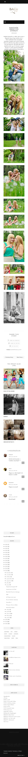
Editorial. (11, 663)
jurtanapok (16, 633)
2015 (6, 566)
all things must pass (11, 597)
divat (11, 631)
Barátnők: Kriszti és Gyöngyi (13, 592)
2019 (6, 558)
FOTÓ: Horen (7, 706)
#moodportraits (9, 442)
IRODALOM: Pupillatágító (10, 713)
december (8, 572)
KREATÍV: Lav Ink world (9, 718)
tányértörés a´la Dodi (11, 589)
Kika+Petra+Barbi (9, 391)
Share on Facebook (14, 340)
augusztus (8, 580)
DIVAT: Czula (7, 699)
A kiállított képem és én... (15, 657)
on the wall (11, 651)
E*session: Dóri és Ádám (12, 605)
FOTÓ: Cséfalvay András (9, 703)
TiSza (10, 494)
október (8, 576)
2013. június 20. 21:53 (13, 496)
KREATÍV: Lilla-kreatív (9, 720)
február (8, 615)
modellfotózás (7, 638)
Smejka (11, 454)
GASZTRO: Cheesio (8, 711)
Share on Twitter (14, 343)
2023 (6, 550)
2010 (6, 623)
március (8, 613)
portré (19, 349)
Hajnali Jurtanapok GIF (11, 586)
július (7, 582)
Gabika (6, 416)
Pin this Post (15, 346)
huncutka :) (9, 602)
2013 (6, 570)
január (7, 617)
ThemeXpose (15, 751)
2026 (6, 544)
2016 (6, 564)
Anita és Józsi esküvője (14, 670)
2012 (6, 619)
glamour (10, 633)
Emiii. (10, 468)
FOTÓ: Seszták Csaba (9, 708)
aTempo (5, 698)
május (7, 609)
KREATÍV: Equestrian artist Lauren (12, 716)
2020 (6, 556)
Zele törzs (6, 721)
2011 (6, 621)
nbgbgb (11, 482)
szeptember (9, 578)
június (7, 584)
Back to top (21, 755)
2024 (6, 548)
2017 (6, 562)
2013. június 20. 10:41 (13, 456)
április (7, 611)
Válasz (23, 462)
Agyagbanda (7, 696)
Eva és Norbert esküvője (12, 599)
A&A (7, 594)
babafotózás (6, 631)
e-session (15, 631)
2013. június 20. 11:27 (13, 470)
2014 (6, 568)
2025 (6, 546)
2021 (6, 554)
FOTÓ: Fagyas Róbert (9, 704)
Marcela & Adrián (10, 607)
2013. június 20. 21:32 (13, 484)
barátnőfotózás (14, 349)
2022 (6, 552)
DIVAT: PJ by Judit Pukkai (10, 701)
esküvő (5, 633)
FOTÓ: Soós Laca (8, 709)
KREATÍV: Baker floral (9, 714)
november (8, 574)
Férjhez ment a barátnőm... (15, 676)
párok (17, 638)
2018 (6, 560)
